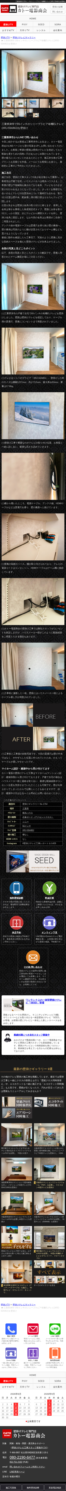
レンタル (41, 30)
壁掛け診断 (57, 7)
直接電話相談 (55, 1488)
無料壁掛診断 (33, 1488)
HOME (32, 18)
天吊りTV (25, 30)
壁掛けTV (8, 24)
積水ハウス (27, 813)
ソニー (25, 821)
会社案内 (57, 30)
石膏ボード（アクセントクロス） (38, 817)
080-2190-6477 (22, 1457)
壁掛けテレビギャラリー (24, 37)
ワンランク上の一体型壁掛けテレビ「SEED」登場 (44, 1001)
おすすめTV (8, 30)
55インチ (26, 826)
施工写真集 (11, 1488)
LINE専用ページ (17, 1472)
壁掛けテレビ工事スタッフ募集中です (29, 1447)
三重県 (25, 808)
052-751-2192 (16, 1462)
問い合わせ (57, 12)
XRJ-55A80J (28, 830)
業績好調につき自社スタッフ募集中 (32, 1035)
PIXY (25, 24)
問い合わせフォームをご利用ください (27, 1467)
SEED (41, 24)
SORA (57, 24)
